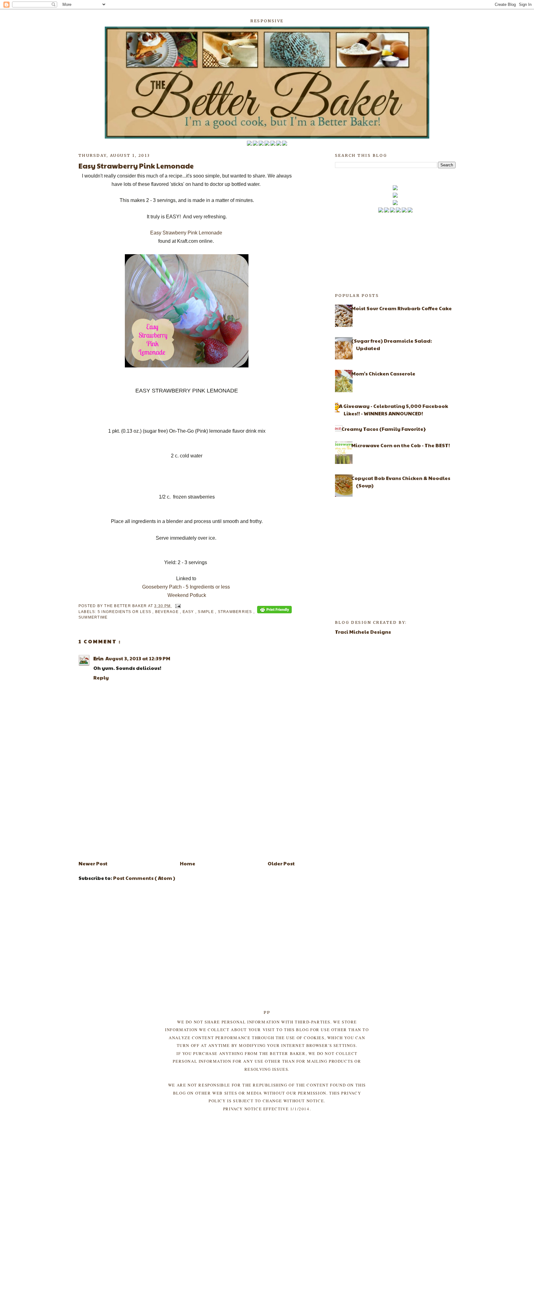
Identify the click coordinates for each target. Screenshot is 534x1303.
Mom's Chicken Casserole (383, 373)
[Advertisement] (186, 811)
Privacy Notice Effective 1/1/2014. (267, 1109)
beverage (167, 612)
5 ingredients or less (125, 612)
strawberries (235, 612)
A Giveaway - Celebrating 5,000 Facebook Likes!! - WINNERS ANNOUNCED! (393, 409)
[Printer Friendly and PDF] (274, 610)
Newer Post (93, 863)
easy (189, 612)
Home (187, 863)
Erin (98, 658)
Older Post (281, 863)
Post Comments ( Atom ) (144, 877)
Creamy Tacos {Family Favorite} (383, 428)
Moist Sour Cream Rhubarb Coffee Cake (401, 308)
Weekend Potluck (186, 595)
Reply (101, 677)
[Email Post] (177, 606)
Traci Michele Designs (363, 631)
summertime (93, 617)
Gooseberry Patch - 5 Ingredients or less (186, 586)
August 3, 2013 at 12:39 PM (137, 658)
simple (206, 612)
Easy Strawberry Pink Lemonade (186, 232)
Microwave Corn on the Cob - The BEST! (400, 445)
